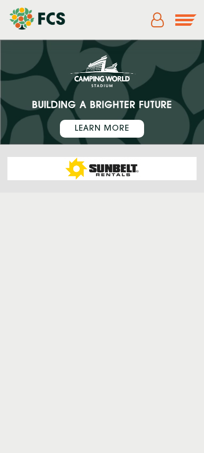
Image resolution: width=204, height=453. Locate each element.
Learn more (102, 129)
